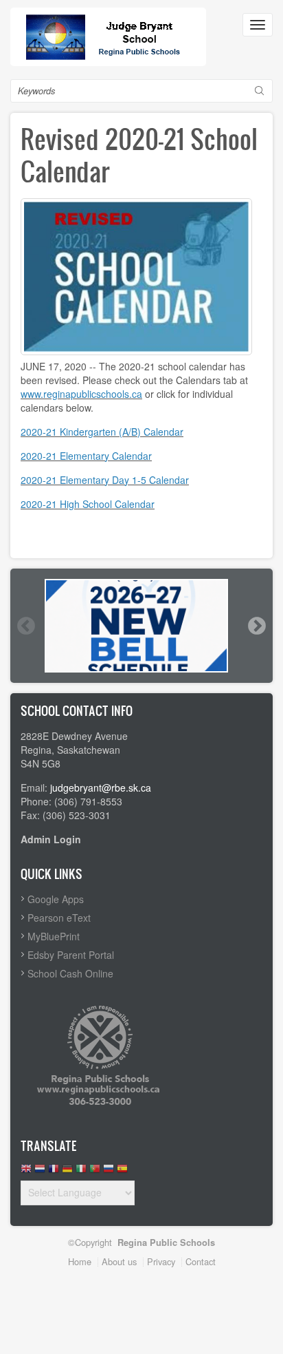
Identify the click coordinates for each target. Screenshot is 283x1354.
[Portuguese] (94, 1172)
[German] (67, 1172)
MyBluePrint (53, 936)
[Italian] (81, 1172)
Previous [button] (25, 625)
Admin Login (51, 839)
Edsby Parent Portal (70, 955)
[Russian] (108, 1172)
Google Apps (55, 899)
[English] (26, 1172)
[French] (53, 1172)
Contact (200, 1261)
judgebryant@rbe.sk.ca (100, 787)
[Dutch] (39, 1172)
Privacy (161, 1261)
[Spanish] (122, 1172)
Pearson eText (59, 917)
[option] (141, 626)
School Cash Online (70, 973)
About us (119, 1261)
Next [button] (256, 625)
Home (79, 1261)
